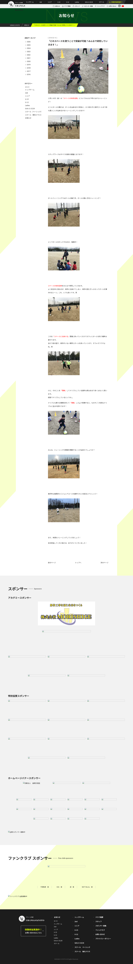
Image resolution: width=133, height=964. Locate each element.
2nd (41, 2)
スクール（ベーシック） (33, 111)
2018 (28, 68)
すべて (27, 87)
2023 (28, 52)
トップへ (78, 562)
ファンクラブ (101, 6)
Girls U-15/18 (89, 2)
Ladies (77, 2)
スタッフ (77, 6)
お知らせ (57, 6)
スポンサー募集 (88, 6)
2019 (28, 65)
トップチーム (30, 2)
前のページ (52, 562)
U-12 (67, 2)
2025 (28, 45)
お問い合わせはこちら (33, 931)
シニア (50, 2)
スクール (101, 2)
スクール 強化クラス (82, 951)
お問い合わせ (112, 6)
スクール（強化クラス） (33, 115)
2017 (28, 71)
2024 (28, 48)
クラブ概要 (67, 6)
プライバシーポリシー (103, 938)
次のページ (104, 562)
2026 (28, 42)
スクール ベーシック (82, 947)
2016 (28, 75)
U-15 (59, 2)
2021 (28, 58)
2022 (28, 55)
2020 (28, 61)
